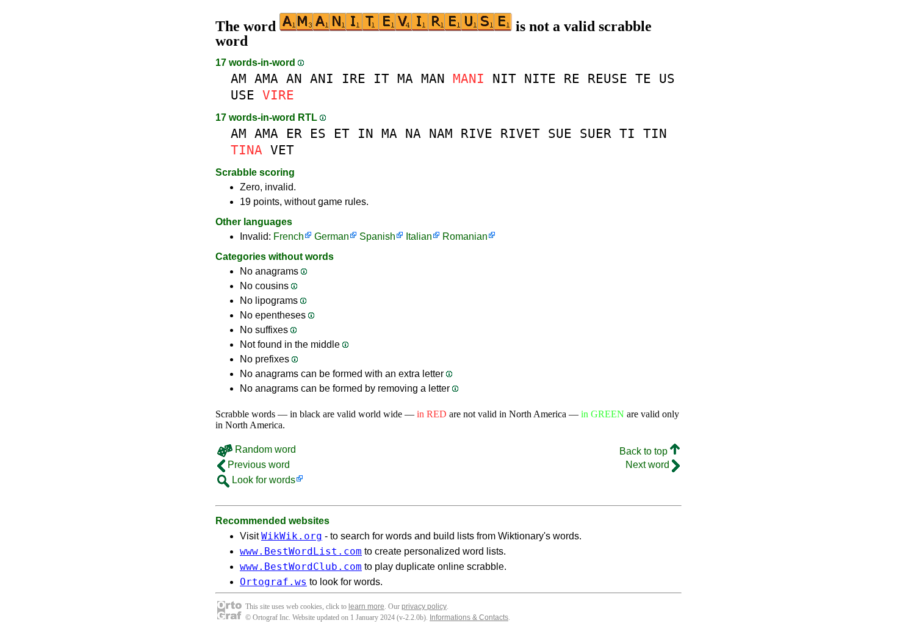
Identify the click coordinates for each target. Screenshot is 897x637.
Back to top (644, 451)
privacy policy (424, 606)
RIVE (476, 133)
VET (282, 149)
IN (365, 133)
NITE (540, 78)
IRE (354, 78)
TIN (655, 133)
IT (381, 78)
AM (239, 78)
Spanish (377, 236)
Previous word (257, 464)
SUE (560, 133)
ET (342, 133)
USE (242, 95)
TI (627, 133)
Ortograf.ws (273, 582)
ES (318, 133)
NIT (504, 78)
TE (643, 78)
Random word (264, 449)
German (331, 236)
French (288, 236)
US (667, 78)
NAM (441, 133)
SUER (595, 133)
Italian (419, 236)
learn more (366, 606)
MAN (433, 78)
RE (572, 78)
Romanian (465, 236)
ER (294, 133)
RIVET (520, 133)
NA (413, 133)
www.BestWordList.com (301, 551)
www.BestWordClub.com (301, 566)
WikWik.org (291, 536)
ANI (322, 78)
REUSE (607, 78)
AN (294, 78)
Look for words (262, 480)
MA (405, 78)
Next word (648, 464)
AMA (266, 78)
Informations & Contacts (469, 617)
